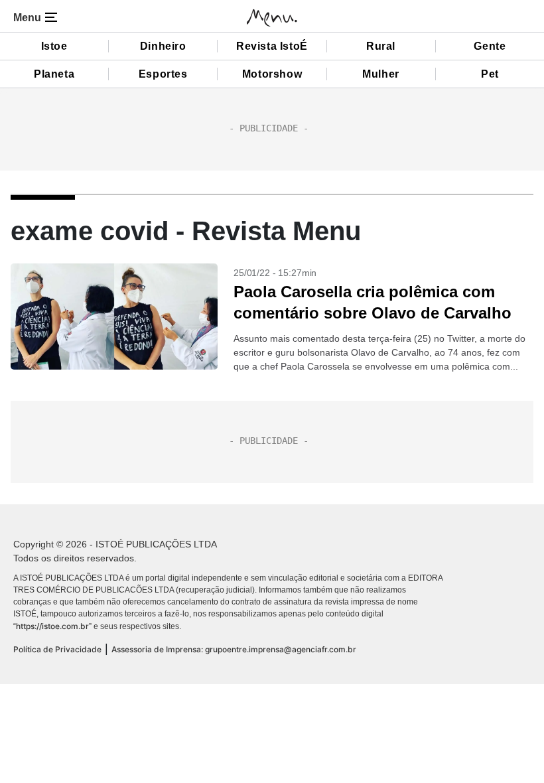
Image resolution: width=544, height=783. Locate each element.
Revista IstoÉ (272, 46)
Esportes (163, 74)
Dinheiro (163, 46)
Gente (490, 46)
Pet (490, 74)
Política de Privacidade (57, 649)
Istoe (54, 46)
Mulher (380, 74)
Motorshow (272, 74)
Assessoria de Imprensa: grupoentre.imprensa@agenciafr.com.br (233, 649)
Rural (380, 46)
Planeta (54, 74)
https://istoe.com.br (52, 626)
